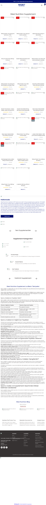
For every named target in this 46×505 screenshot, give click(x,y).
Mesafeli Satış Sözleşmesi (39, 446)
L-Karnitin (25, 440)
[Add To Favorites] (13, 17)
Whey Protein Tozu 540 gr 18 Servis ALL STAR (7, 34)
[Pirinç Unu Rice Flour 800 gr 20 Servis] (8, 49)
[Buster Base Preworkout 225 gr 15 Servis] (23, 49)
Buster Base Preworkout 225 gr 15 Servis (23, 59)
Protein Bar (3, 374)
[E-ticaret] (22, 504)
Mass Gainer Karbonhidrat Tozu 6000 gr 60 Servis (38, 109)
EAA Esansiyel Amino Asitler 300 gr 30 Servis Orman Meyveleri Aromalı (7, 160)
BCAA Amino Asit (27, 438)
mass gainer (3, 377)
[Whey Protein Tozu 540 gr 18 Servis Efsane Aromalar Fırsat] (8, 74)
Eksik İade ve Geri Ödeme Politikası (39, 443)
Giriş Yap (13, 437)
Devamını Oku (23, 406)
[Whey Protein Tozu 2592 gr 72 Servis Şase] (23, 124)
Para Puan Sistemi (38, 437)
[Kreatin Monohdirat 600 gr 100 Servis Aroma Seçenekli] (23, 99)
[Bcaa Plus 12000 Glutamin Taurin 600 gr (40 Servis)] (38, 74)
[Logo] (21, 5)
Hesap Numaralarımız (16, 438)
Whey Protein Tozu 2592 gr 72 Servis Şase (23, 135)
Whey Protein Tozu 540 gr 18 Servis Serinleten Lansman (38, 59)
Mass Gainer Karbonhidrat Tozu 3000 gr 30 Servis (8, 135)
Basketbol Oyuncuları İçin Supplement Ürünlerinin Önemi (27, 420)
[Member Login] (41, 5)
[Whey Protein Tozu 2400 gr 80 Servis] (38, 149)
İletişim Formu (14, 440)
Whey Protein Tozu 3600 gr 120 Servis (7, 185)
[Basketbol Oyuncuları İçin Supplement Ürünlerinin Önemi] (28, 413)
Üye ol (13, 435)
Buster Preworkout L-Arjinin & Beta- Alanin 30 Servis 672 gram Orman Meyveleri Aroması (7, 109)
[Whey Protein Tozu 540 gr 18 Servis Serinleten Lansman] (38, 49)
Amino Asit (3, 371)
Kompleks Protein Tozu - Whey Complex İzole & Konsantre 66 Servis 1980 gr (23, 160)
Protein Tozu (3, 368)
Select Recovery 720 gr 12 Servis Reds (38, 34)
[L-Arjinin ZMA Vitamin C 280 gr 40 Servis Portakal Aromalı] (38, 124)
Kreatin (25, 437)
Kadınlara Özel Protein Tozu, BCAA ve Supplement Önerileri (9, 420)
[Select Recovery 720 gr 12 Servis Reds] (38, 24)
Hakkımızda (37, 435)
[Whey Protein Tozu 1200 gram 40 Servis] (23, 74)
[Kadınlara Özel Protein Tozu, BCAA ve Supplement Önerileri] (10, 413)
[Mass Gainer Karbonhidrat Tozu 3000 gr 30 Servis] (8, 124)
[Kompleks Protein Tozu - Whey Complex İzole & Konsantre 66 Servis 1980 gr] (23, 149)
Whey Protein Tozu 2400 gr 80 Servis (38, 160)
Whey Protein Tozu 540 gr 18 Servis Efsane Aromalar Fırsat (7, 84)
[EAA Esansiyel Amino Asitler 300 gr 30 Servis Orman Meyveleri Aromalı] (8, 149)
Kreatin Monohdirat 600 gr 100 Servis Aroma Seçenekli (23, 109)
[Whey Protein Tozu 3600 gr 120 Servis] (8, 174)
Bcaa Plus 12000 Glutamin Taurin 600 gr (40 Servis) (38, 84)
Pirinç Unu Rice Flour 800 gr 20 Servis (7, 59)
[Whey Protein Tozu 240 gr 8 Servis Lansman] (23, 24)
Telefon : (4, 444)
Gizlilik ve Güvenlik (38, 445)
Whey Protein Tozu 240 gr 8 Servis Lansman (23, 34)
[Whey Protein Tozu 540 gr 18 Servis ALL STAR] (8, 24)
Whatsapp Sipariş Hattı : (6, 441)
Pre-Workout (26, 445)
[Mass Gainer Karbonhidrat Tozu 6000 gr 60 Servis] (38, 99)
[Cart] (44, 5)
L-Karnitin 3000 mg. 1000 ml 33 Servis (23, 185)
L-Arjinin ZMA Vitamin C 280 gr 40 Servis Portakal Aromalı (38, 135)
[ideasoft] (16, 504)
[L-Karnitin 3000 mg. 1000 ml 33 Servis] (23, 174)
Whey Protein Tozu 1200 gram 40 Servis (23, 84)
